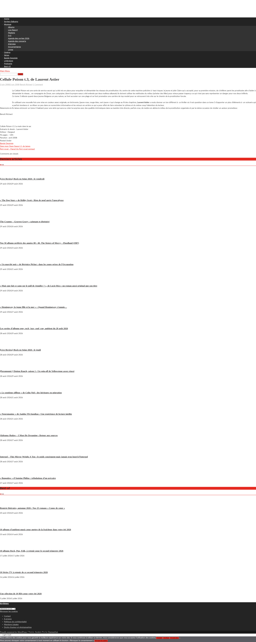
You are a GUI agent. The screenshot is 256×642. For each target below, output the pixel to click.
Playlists (11, 33)
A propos (8, 619)
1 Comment (38, 85)
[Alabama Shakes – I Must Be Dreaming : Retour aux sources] (6, 430)
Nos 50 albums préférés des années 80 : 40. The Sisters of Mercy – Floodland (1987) (39, 243)
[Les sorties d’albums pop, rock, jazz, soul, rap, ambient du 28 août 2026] (6, 323)
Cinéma (7, 52)
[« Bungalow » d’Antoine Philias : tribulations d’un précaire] (6, 473)
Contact (7, 616)
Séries (6, 55)
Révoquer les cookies (9, 611)
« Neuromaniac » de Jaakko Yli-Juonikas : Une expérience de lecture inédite (36, 414)
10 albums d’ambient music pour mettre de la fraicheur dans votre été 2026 (35, 529)
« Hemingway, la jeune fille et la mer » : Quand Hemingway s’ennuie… (33, 307)
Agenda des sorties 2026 (18, 38)
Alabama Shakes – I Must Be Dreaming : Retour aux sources (29, 435)
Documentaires (14, 47)
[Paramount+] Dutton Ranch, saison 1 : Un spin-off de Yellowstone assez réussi (37, 371)
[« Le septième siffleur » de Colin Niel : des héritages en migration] (6, 388)
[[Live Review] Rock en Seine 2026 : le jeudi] (6, 345)
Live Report (13, 30)
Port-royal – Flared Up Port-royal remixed (17, 149)
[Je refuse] (180, 638)
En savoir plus (174, 638)
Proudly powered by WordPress (13, 632)
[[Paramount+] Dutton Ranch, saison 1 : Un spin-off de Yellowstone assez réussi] (6, 366)
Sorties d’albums (11, 21)
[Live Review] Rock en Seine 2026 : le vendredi (22, 179)
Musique (7, 24)
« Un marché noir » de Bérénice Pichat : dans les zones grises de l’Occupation (36, 264)
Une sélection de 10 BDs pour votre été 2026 (21, 593)
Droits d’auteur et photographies (18, 627)
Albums (11, 27)
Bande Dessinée (11, 58)
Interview (12, 44)
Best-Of (7, 66)
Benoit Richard (26, 85)
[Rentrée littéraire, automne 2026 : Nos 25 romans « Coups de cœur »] (6, 503)
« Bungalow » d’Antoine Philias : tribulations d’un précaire (28, 478)
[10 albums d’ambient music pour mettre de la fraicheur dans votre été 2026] (6, 524)
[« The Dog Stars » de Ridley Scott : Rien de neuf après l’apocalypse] (6, 195)
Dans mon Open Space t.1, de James (15, 146)
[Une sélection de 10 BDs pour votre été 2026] (6, 589)
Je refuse (166, 638)
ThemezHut (53, 632)
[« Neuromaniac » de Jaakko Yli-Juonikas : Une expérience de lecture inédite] (6, 409)
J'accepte (159, 638)
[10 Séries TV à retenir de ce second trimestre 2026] (6, 567)
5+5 (9, 35)
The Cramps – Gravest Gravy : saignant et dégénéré (25, 221)
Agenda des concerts (17, 41)
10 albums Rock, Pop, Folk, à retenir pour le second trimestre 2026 (31, 551)
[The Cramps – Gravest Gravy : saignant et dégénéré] (6, 217)
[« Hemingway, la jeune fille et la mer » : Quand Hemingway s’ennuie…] (6, 302)
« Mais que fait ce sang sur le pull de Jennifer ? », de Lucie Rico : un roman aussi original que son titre (48, 285)
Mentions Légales (11, 625)
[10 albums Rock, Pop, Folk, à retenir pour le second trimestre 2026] (6, 546)
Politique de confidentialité (15, 622)
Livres (10, 49)
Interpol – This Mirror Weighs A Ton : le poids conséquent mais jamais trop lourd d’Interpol (44, 456)
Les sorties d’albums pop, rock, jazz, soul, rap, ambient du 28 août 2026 (34, 328)
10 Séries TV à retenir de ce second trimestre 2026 (24, 572)
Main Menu (5, 71)
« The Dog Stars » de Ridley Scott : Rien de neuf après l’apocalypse (32, 200)
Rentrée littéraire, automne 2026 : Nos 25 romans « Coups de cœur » (32, 508)
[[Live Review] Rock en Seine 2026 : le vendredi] (6, 174)
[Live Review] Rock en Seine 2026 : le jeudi (20, 350)
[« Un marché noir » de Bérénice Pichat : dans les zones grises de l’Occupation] (6, 259)
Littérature (8, 61)
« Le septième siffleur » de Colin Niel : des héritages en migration (31, 392)
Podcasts (8, 63)
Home (6, 19)
